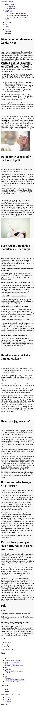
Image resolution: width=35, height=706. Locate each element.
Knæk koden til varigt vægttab (14, 671)
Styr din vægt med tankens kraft (14, 680)
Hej (6, 667)
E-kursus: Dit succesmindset (13, 662)
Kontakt (7, 673)
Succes (7, 691)
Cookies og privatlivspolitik (13, 660)
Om (6, 676)
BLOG (7, 659)
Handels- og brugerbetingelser (14, 666)
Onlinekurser (9, 678)
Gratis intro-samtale (11, 664)
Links (6, 674)
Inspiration (8, 669)
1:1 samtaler (8, 657)
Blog (6, 689)
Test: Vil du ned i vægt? (12, 681)
